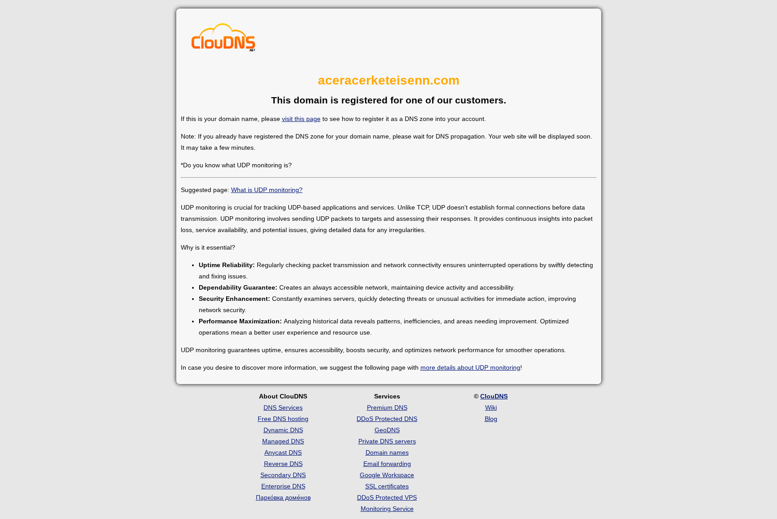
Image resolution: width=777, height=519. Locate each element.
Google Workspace (387, 475)
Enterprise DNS (283, 486)
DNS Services (283, 407)
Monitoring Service (387, 508)
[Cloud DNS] (223, 39)
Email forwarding (387, 463)
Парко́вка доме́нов (283, 497)
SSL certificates (387, 486)
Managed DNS (283, 441)
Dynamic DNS (283, 430)
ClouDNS (494, 396)
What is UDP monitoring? (267, 189)
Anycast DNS (283, 452)
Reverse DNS (283, 463)
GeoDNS (387, 430)
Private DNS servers (387, 441)
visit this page (301, 118)
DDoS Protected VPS (387, 497)
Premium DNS (387, 407)
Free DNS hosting (283, 418)
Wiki (491, 407)
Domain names (387, 452)
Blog (491, 418)
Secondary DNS (283, 475)
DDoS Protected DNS (387, 418)
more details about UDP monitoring (470, 367)
